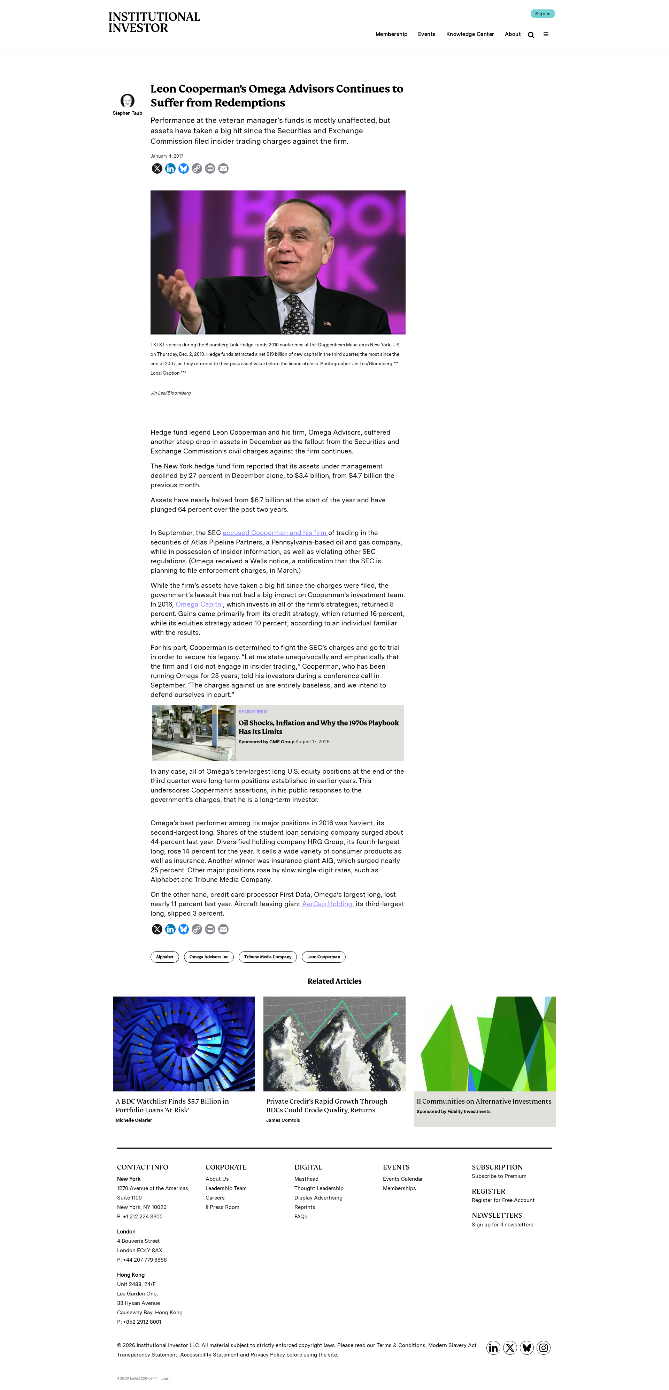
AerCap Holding (327, 904)
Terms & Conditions (401, 1345)
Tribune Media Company (267, 957)
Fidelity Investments (469, 1111)
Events (427, 34)
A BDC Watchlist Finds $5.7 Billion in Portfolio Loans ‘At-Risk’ (172, 1105)
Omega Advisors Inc (209, 957)
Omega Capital (199, 604)
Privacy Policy (268, 1355)
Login (165, 1378)
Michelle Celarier (134, 1120)
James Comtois (283, 1120)
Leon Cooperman (323, 957)
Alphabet (165, 957)
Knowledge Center (470, 34)
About (513, 34)
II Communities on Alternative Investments (484, 1101)
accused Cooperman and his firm (275, 533)
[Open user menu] (547, 32)
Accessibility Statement (209, 1355)
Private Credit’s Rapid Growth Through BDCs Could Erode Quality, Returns (326, 1105)
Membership (392, 34)
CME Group (281, 741)
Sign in (543, 13)
